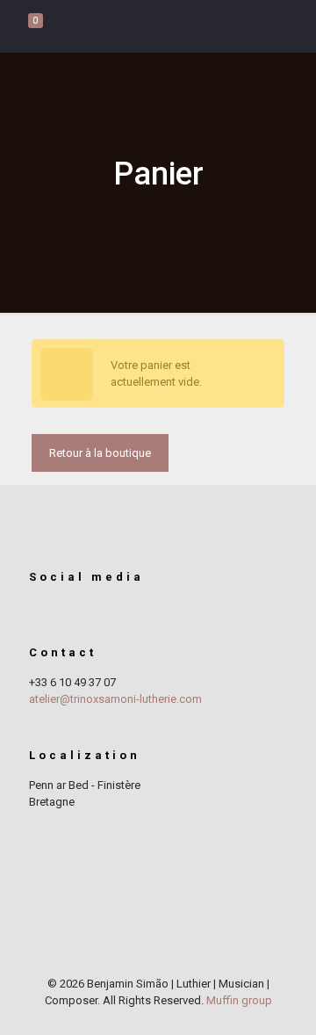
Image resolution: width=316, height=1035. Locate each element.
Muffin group (239, 1000)
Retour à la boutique (100, 453)
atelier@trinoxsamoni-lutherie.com (115, 699)
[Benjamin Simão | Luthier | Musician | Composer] (158, 26)
